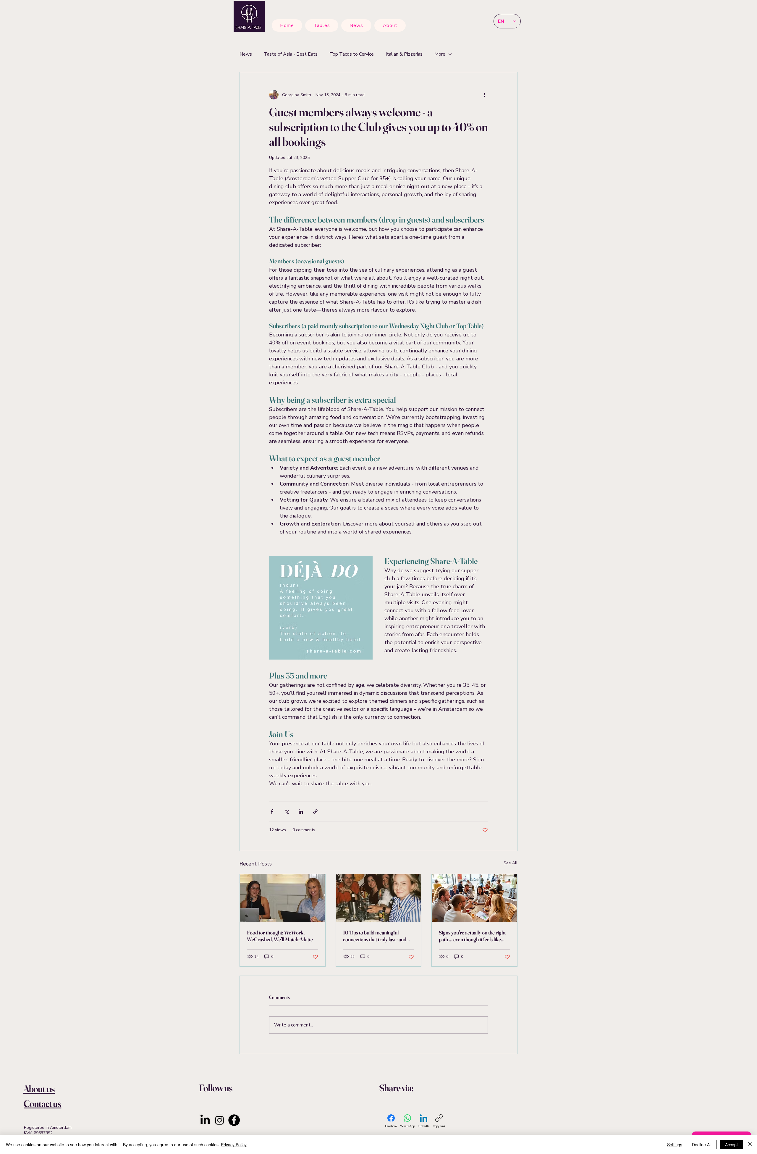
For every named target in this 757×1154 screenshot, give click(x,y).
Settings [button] (674, 1144)
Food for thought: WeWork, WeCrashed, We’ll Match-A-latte (280, 936)
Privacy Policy (234, 1144)
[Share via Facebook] (272, 811)
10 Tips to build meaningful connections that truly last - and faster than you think (374, 936)
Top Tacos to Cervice (351, 54)
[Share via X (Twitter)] (286, 811)
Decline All (701, 1144)
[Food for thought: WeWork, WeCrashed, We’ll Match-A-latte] (282, 898)
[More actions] (484, 94)
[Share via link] (315, 811)
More (439, 54)
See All (510, 863)
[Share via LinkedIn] (301, 811)
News (246, 54)
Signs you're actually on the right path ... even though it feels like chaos (472, 936)
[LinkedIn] (205, 1120)
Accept (731, 1144)
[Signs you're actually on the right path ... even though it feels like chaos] (474, 898)
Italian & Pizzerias (404, 54)
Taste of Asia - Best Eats (291, 54)
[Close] (749, 1144)
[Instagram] (219, 1120)
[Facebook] (234, 1120)
